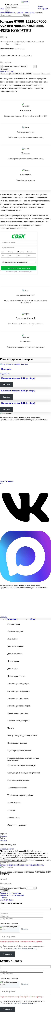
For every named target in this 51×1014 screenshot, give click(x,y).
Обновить (24, 929)
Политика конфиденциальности (9, 608)
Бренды (2, 463)
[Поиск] (7, 10)
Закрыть (3, 617)
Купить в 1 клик (7, 71)
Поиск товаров (11, 4)
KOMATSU (30, 13)
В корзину (4, 69)
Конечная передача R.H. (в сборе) (18, 390)
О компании (4, 448)
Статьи (2, 460)
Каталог (19, 13)
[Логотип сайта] (25, 2)
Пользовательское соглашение (9, 613)
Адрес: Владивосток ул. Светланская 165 (14, 472)
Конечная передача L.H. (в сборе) (18, 378)
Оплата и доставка (6, 454)
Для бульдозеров (6, 433)
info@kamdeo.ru (30, 300)
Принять (40, 865)
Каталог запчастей (7, 430)
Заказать (6, 384)
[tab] (4, 74)
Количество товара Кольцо (14, 66)
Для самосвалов (5, 439)
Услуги (2, 445)
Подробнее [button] (4, 374)
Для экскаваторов (6, 442)
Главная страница (7, 13)
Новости (3, 457)
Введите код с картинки (9, 923)
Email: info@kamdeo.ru (8, 475)
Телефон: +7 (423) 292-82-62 (10, 469)
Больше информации (18, 865)
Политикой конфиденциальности (13, 860)
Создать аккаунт (7, 849)
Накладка (6, 369)
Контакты (3, 451)
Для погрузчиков (6, 436)
